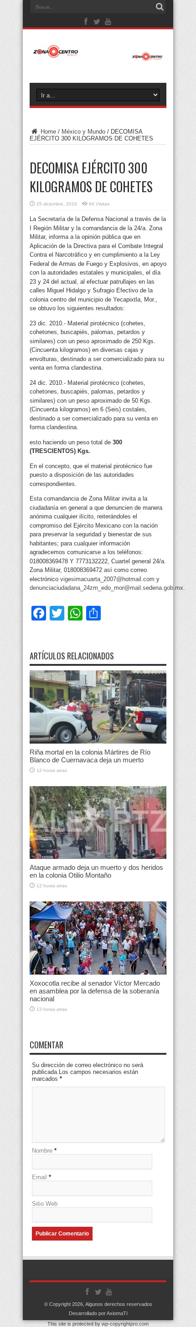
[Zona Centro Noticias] (98, 56)
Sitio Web (44, 1203)
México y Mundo (83, 131)
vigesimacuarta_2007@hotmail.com (107, 579)
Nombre (42, 1150)
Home (47, 131)
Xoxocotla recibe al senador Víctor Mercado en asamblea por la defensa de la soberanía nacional (95, 991)
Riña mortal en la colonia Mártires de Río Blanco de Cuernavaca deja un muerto (90, 756)
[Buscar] (159, 7)
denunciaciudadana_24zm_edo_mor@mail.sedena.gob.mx (106, 587)
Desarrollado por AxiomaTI (98, 1313)
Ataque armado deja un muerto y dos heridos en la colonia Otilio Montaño (96, 871)
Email (39, 1177)
